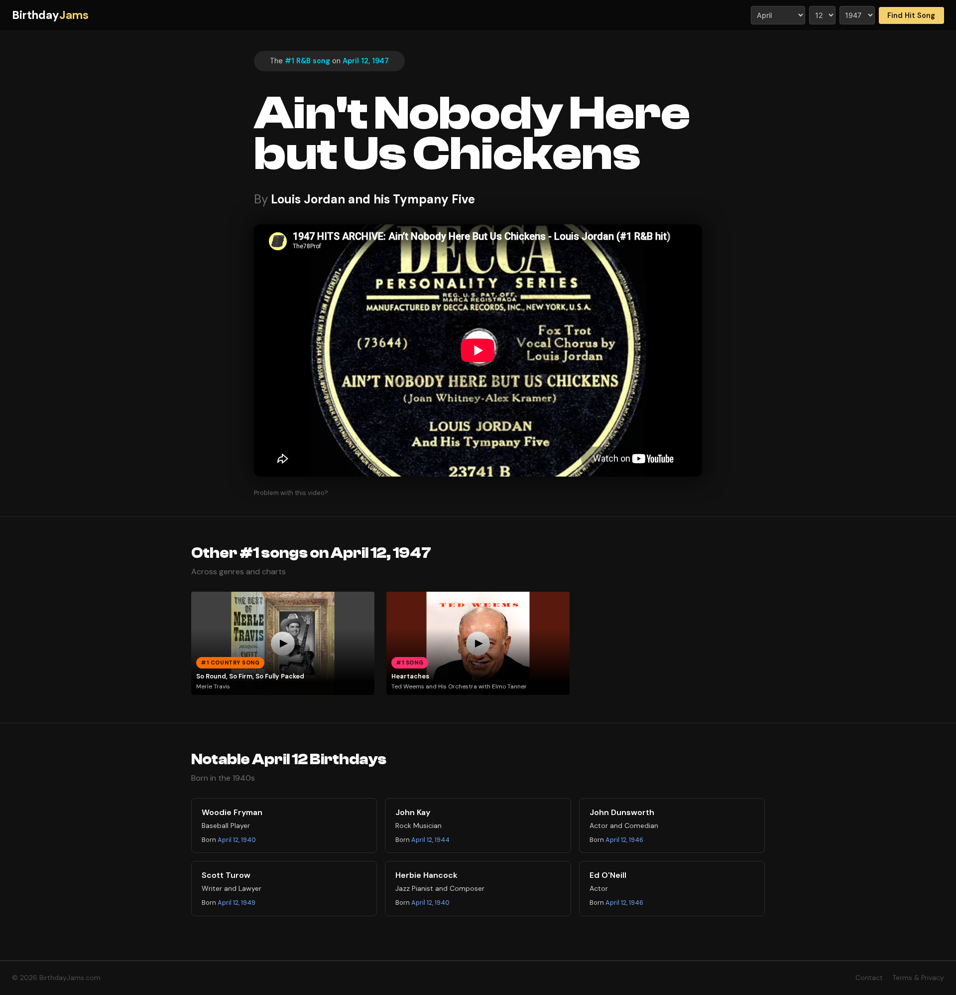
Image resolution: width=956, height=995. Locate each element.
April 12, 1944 (430, 839)
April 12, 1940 (237, 839)
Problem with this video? (291, 493)
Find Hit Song (911, 15)
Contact (869, 978)
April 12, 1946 (624, 839)
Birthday (50, 15)
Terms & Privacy (918, 978)
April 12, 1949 (236, 902)
